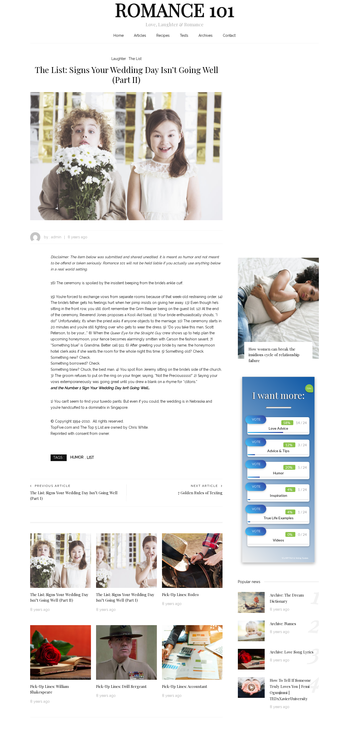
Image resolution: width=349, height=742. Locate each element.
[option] (278, 313)
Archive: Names (283, 623)
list (90, 457)
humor (77, 457)
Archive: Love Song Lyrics (291, 651)
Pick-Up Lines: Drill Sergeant (121, 686)
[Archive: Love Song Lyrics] (251, 659)
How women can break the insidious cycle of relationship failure (274, 355)
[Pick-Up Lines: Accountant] (192, 652)
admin (56, 237)
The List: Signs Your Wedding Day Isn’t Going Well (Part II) (59, 597)
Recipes (163, 35)
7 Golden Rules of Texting (200, 492)
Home (118, 35)
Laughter (118, 59)
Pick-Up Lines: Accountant (184, 686)
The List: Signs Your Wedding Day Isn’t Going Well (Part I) (125, 597)
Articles (140, 35)
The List (135, 59)
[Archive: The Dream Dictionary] (251, 602)
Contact (229, 35)
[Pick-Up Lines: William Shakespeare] (60, 652)
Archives (206, 35)
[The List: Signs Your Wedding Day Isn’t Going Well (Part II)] (126, 156)
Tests (184, 35)
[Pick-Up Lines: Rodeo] (192, 560)
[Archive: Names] (251, 630)
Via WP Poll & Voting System (295, 558)
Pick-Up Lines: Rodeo (180, 594)
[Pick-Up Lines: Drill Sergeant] (126, 652)
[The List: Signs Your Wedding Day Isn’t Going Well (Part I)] (126, 560)
